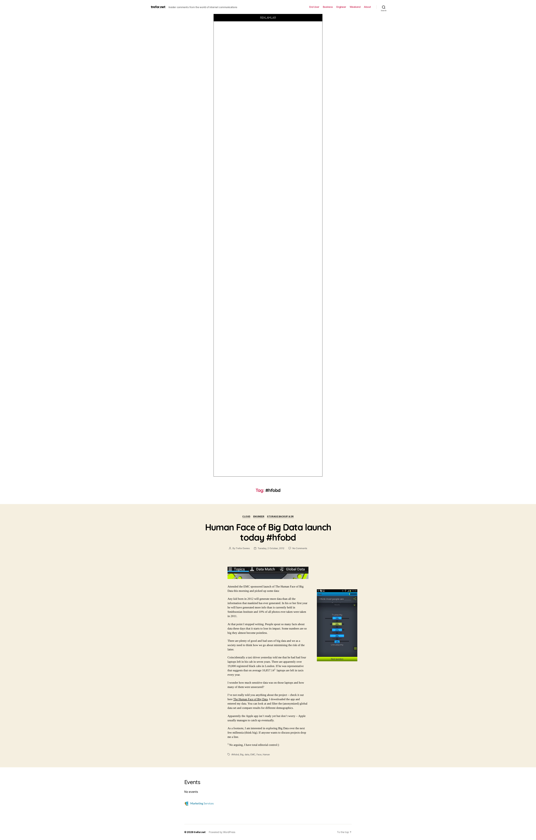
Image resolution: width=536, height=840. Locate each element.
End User (314, 6)
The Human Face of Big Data (250, 699)
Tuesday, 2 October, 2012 (271, 548)
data (247, 754)
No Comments (299, 548)
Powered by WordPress (222, 832)
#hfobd (235, 754)
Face (259, 754)
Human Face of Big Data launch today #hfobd (268, 532)
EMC (252, 754)
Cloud (246, 516)
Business (328, 6)
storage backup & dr (280, 516)
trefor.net (158, 7)
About (367, 6)
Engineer (341, 6)
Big (241, 754)
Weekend (355, 6)
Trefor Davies (243, 548)
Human (266, 754)
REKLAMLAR (268, 17)
